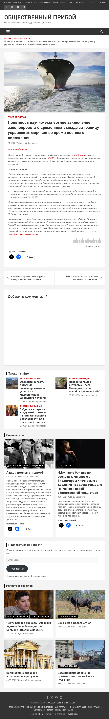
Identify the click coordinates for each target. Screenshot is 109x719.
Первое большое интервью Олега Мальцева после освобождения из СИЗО (84, 386)
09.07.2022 (11, 680)
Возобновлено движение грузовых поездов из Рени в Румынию (76, 676)
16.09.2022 (63, 627)
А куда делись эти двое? (24, 472)
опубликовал (80, 155)
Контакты (30, 2)
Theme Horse (44, 714)
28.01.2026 (11, 477)
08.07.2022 (63, 684)
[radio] (75, 241)
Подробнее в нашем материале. (23, 234)
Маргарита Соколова (28, 477)
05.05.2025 (63, 497)
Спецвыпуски (15, 435)
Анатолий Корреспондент (30, 680)
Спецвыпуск (37, 466)
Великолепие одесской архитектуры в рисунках (22, 674)
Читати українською (18, 149)
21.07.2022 (13, 143)
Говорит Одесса (17, 117)
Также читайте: (18, 373)
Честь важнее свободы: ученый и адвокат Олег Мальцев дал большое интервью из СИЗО (28, 626)
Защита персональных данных (51, 2)
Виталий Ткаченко (28, 143)
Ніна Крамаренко (40, 401)
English (102, 2)
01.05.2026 (74, 395)
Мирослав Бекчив (77, 684)
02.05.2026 (25, 401)
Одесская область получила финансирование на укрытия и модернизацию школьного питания (33, 390)
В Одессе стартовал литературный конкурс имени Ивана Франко (28, 278)
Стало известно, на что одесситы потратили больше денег (81, 278)
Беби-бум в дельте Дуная (74, 622)
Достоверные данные (31, 379)
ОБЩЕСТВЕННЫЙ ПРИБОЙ (40, 17)
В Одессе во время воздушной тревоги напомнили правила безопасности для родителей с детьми (33, 416)
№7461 (51, 158)
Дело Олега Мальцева (79, 379)
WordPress (73, 714)
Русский (92, 2)
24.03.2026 (11, 634)
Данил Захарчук (77, 497)
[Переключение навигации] (8, 31)
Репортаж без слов (19, 585)
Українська (80, 2)
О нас (70, 2)
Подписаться (17, 568)
